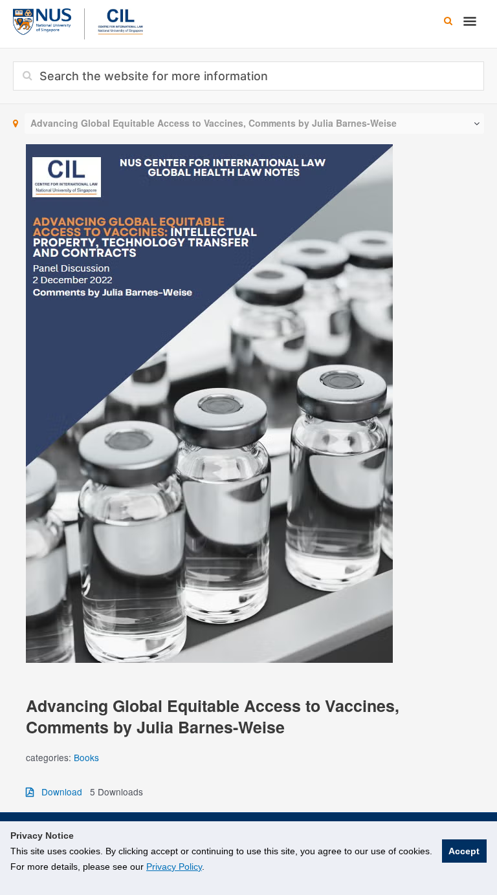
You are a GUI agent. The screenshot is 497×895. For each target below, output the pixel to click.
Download (58, 791)
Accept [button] (464, 851)
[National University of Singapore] (42, 20)
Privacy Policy (174, 866)
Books (86, 757)
